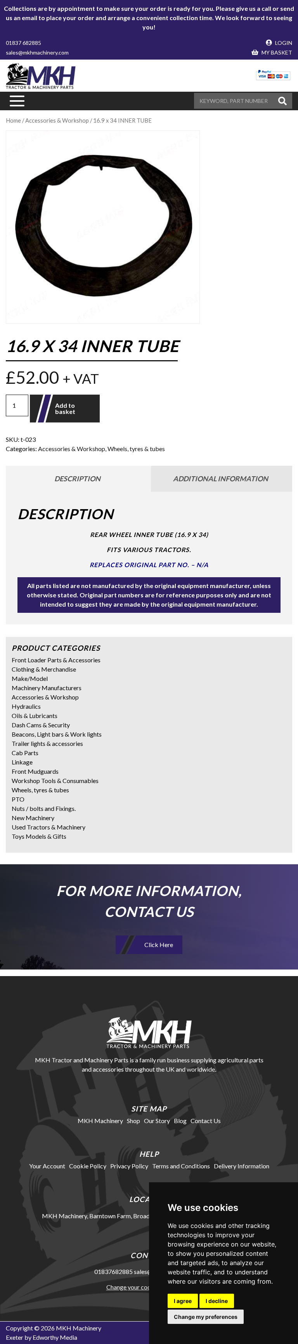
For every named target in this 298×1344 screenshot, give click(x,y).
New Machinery (33, 817)
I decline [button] (217, 1301)
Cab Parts (25, 752)
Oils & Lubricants (34, 715)
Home (13, 120)
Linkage (22, 762)
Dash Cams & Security (41, 724)
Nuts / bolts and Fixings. (44, 808)
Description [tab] (77, 478)
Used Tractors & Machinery (48, 827)
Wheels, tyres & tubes (136, 448)
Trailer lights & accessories (47, 743)
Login (283, 42)
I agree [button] (183, 1301)
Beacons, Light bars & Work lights (57, 734)
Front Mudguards (35, 771)
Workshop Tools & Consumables (55, 780)
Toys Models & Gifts (39, 836)
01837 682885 (23, 42)
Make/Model (30, 678)
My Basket (276, 52)
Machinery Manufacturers (46, 687)
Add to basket (65, 408)
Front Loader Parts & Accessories (56, 659)
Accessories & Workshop (57, 120)
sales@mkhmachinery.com (37, 52)
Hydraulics (26, 706)
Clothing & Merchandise (44, 669)
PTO (18, 799)
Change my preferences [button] (205, 1316)
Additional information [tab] (220, 478)
